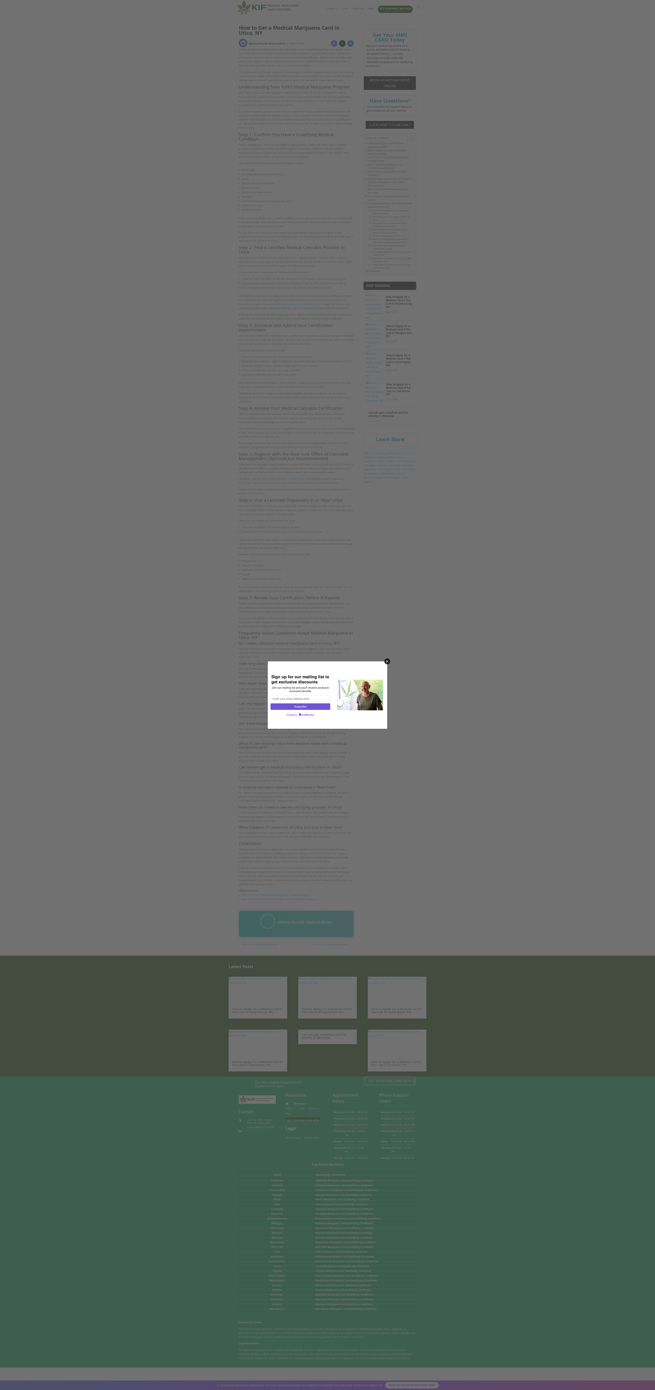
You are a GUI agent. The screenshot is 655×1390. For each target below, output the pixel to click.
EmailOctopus (308, 715)
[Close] (387, 661)
